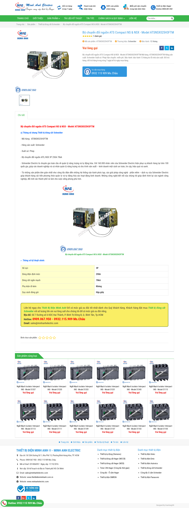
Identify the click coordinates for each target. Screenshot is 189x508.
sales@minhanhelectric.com (36, 473)
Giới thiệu (38, 18)
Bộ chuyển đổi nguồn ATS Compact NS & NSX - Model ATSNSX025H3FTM (94, 254)
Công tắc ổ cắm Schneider (151, 472)
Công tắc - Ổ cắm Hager (109, 472)
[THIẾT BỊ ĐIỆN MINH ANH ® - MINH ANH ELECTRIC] (34, 6)
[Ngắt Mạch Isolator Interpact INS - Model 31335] (54, 372)
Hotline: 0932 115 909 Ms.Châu (25, 503)
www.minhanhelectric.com (38, 481)
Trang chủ (23, 18)
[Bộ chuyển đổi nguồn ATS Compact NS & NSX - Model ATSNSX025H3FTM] (47, 61)
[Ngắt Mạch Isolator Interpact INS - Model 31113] (28, 411)
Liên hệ (133, 18)
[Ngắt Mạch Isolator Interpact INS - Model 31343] (134, 372)
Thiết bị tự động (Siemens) (110, 454)
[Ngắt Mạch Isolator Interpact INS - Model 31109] (81, 411)
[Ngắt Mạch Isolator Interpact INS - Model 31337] (28, 372)
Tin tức (90, 18)
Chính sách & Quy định (110, 18)
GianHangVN (169, 505)
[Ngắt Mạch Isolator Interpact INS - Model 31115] (160, 372)
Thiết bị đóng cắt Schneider (151, 468)
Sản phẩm (52, 18)
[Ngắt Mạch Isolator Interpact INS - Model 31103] (134, 411)
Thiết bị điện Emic (148, 458)
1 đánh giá (97, 36)
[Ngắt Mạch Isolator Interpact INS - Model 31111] (54, 411)
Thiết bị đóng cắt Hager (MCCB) (112, 458)
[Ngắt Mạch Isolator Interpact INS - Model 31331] (107, 372)
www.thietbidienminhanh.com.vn (40, 477)
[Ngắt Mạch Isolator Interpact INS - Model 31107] (107, 411)
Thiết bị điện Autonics (149, 463)
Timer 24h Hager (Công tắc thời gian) (115, 468)
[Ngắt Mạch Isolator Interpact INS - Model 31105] (160, 411)
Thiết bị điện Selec (148, 454)
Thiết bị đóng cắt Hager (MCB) (112, 463)
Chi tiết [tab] (21, 115)
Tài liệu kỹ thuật (73, 18)
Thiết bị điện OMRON (108, 477)
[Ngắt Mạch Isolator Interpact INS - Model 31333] (81, 372)
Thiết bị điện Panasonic (150, 477)
